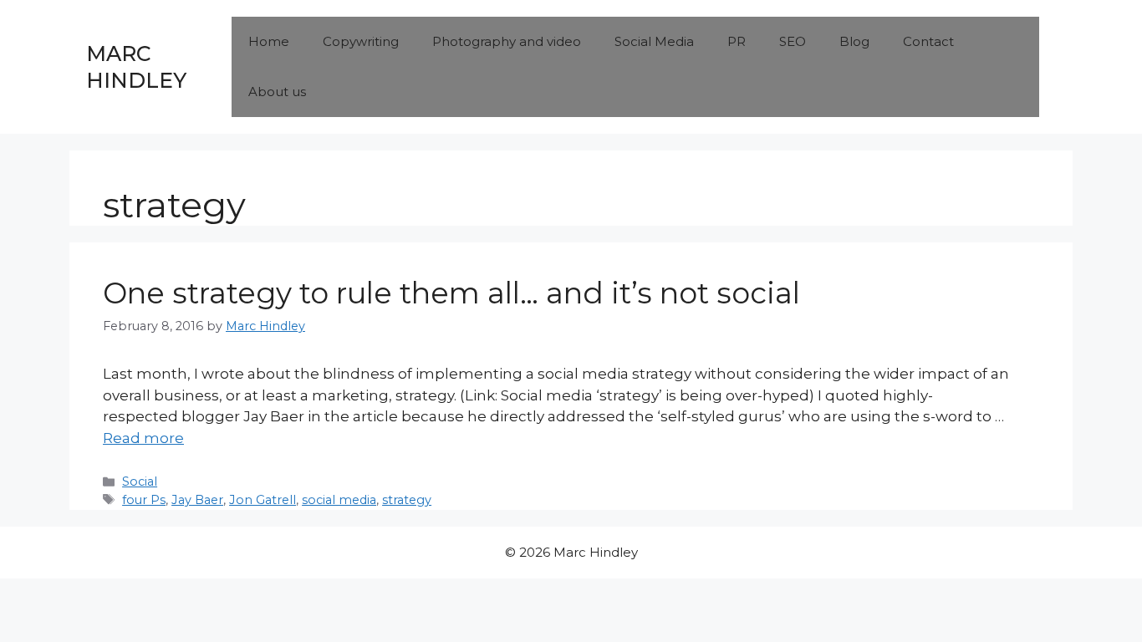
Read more (143, 438)
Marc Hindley (136, 67)
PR (736, 41)
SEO (792, 41)
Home (268, 41)
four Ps (144, 499)
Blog (854, 41)
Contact (928, 41)
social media (339, 499)
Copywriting (361, 41)
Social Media (654, 41)
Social (139, 481)
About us (277, 91)
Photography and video (506, 41)
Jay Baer (197, 499)
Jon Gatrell (262, 499)
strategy (406, 499)
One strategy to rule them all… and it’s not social (451, 293)
